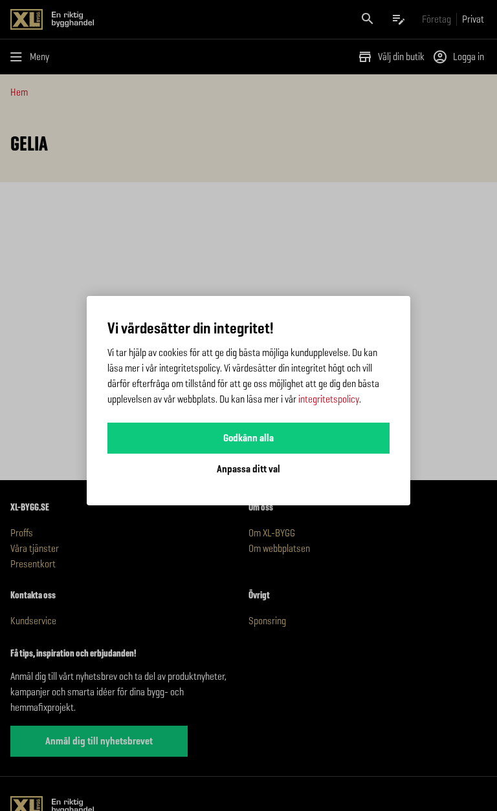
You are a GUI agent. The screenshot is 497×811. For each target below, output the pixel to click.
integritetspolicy (328, 399)
